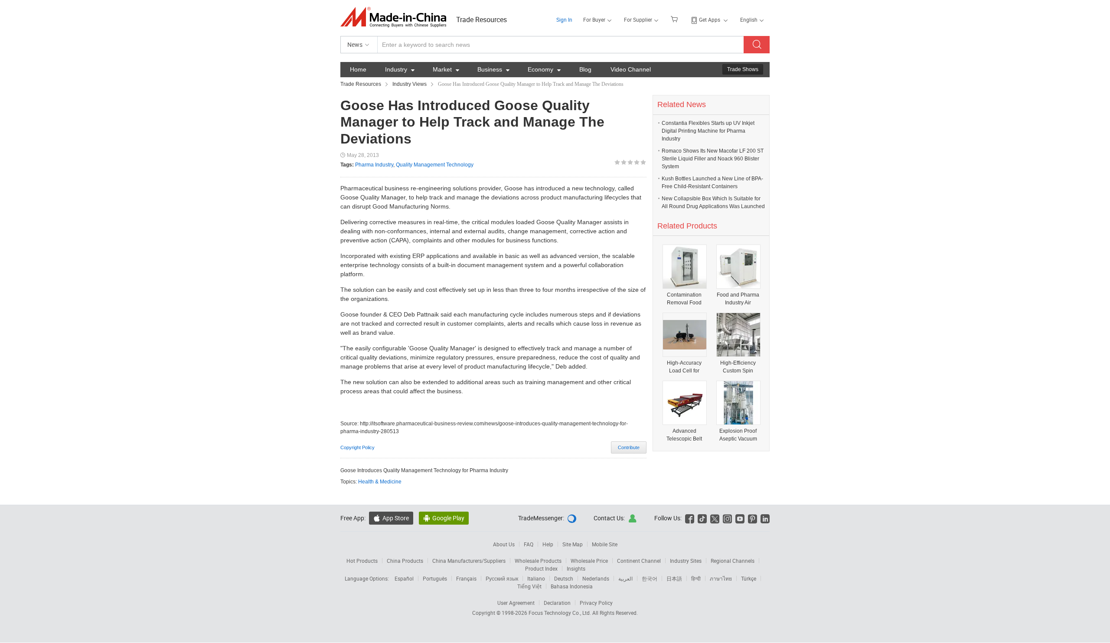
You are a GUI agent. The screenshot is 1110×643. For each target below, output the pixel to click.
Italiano (536, 578)
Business (493, 69)
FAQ (528, 544)
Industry (400, 69)
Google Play (443, 518)
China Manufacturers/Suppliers (469, 560)
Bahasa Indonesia (572, 586)
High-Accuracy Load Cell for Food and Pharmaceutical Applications (684, 367)
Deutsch (563, 578)
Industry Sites (686, 560)
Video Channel (630, 69)
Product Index (541, 568)
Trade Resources (481, 19)
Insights (576, 568)
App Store (391, 518)
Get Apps (710, 19)
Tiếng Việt (529, 586)
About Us (504, 544)
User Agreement (516, 602)
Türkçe (748, 578)
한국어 (649, 578)
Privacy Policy (596, 602)
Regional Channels (732, 560)
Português (435, 578)
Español (404, 578)
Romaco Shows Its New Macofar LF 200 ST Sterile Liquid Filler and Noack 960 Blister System (713, 159)
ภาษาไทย (721, 578)
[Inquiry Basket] (675, 18)
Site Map (572, 544)
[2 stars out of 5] (620, 162)
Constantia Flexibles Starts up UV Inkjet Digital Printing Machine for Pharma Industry (708, 131)
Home (358, 69)
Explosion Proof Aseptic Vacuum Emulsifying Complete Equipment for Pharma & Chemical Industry (738, 435)
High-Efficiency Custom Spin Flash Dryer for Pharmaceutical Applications (738, 367)
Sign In (564, 19)
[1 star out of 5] (617, 162)
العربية (625, 578)
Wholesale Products (538, 560)
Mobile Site (604, 544)
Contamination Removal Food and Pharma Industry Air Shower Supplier (684, 299)
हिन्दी (696, 578)
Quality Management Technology (434, 165)
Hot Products (362, 560)
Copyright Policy (357, 447)
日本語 (674, 578)
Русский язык (502, 578)
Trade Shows (742, 69)
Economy (544, 69)
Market (446, 69)
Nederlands (595, 578)
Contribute (629, 447)
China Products (405, 560)
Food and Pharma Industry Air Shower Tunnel (738, 299)
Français (466, 578)
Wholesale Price (589, 560)
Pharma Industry (374, 165)
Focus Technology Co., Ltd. (560, 612)
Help (547, 544)
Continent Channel (639, 560)
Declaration (557, 602)
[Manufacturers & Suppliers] (396, 17)
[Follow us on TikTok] (702, 518)
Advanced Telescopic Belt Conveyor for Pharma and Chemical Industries (684, 435)
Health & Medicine (380, 482)
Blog (585, 69)
